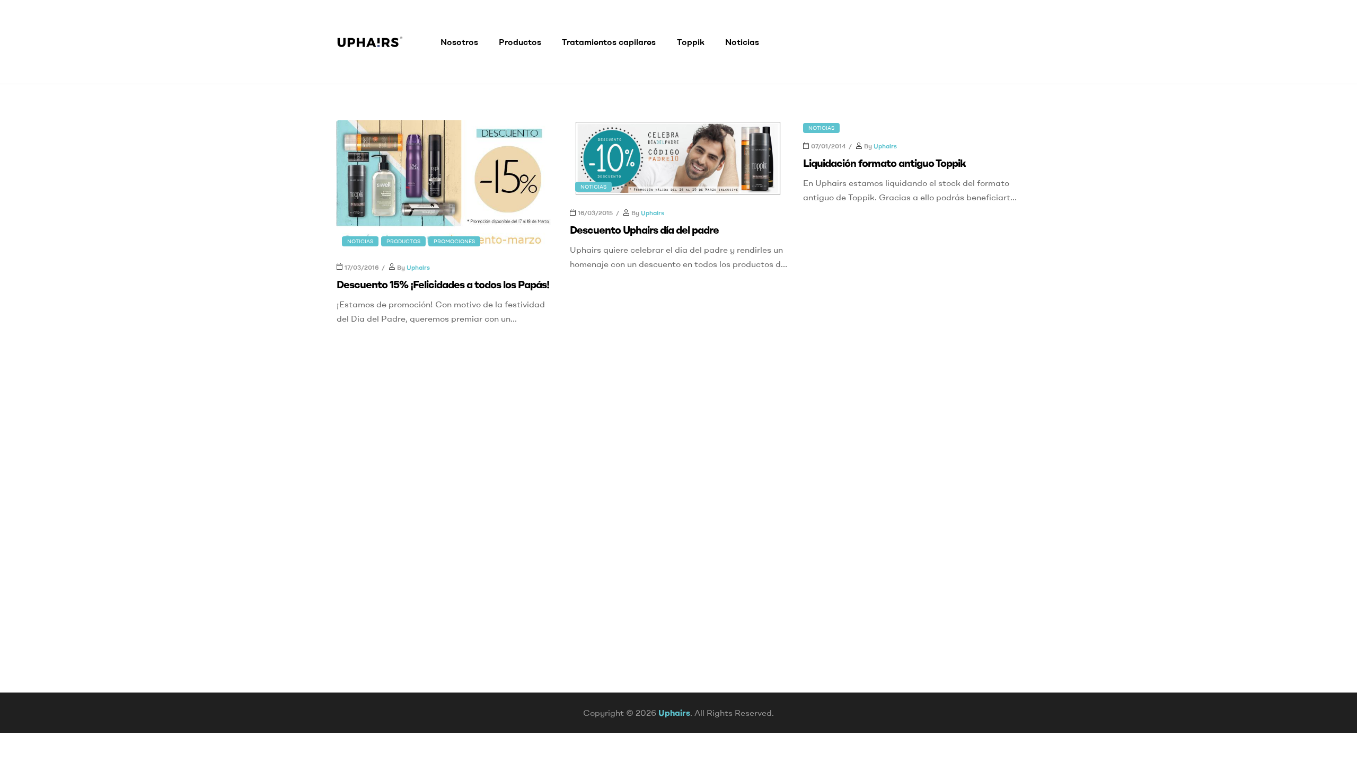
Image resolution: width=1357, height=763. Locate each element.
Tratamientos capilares (609, 42)
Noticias (742, 42)
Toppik (690, 42)
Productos (520, 42)
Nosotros (459, 42)
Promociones (454, 241)
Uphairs (418, 267)
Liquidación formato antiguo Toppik (884, 163)
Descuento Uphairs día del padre (644, 229)
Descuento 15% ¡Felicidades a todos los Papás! (443, 284)
